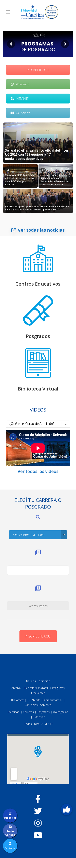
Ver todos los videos (38, 471)
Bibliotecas (17, 700)
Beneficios (10, 817)
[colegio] (38, 258)
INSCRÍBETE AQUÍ (38, 70)
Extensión (39, 717)
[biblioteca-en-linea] (38, 363)
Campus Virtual (53, 700)
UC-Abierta (23, 113)
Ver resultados (38, 606)
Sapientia (45, 705)
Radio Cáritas (10, 833)
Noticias (31, 681)
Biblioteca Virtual (38, 388)
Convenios (31, 705)
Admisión (44, 681)
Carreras (28, 712)
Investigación (60, 712)
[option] (38, 167)
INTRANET (22, 98)
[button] (66, 809)
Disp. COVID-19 (43, 724)
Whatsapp (22, 84)
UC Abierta (34, 700)
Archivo (16, 688)
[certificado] (38, 310)
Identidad (13, 712)
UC (8, 145)
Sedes (28, 724)
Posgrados (38, 336)
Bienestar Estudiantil (36, 688)
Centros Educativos (38, 283)
